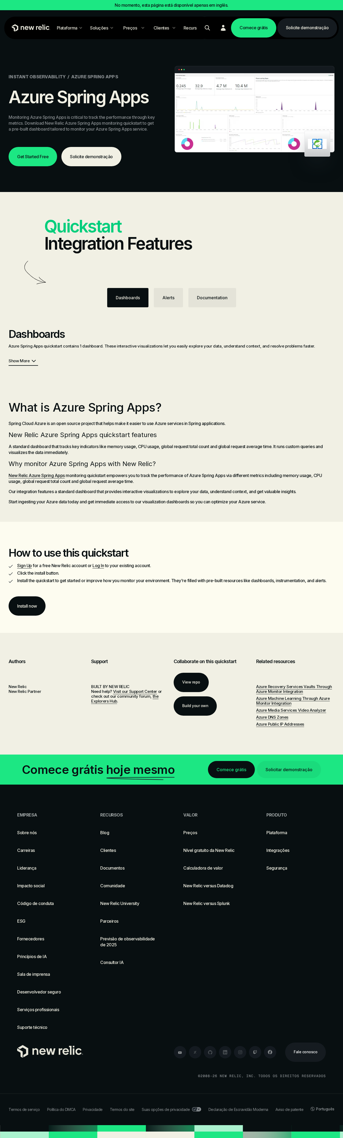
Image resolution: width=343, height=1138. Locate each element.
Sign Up (24, 565)
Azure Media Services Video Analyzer (291, 710)
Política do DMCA (61, 1109)
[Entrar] (223, 27)
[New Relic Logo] (29, 28)
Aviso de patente (289, 1109)
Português (325, 1109)
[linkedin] (225, 1052)
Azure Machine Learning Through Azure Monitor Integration (293, 701)
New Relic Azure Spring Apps (37, 475)
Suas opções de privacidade (166, 1109)
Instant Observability (37, 77)
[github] (210, 1052)
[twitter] (195, 1052)
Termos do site (122, 1109)
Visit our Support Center (135, 691)
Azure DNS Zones (272, 717)
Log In (98, 565)
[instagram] (240, 1052)
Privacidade (93, 1109)
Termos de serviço (24, 1109)
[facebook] (270, 1052)
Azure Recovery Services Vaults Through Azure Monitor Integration (294, 689)
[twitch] (255, 1052)
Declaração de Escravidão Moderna (238, 1109)
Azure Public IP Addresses (280, 724)
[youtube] (180, 1052)
